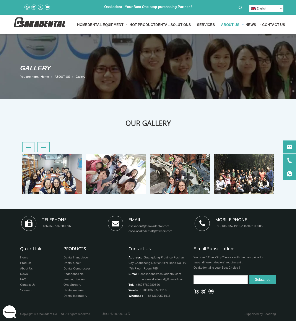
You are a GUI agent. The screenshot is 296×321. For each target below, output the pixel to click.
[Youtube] (47, 7)
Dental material (73, 290)
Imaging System (74, 279)
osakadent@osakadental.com (148, 226)
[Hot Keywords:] (240, 8)
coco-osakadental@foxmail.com (150, 231)
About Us (26, 268)
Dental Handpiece (75, 257)
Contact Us (27, 284)
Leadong (270, 314)
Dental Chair (72, 263)
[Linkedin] (33, 7)
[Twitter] (40, 7)
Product (25, 263)
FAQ (23, 279)
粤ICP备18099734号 (116, 314)
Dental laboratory (75, 295)
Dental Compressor (76, 268)
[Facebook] (27, 7)
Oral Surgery (72, 284)
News (24, 274)
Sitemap (25, 290)
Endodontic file (73, 274)
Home (24, 257)
